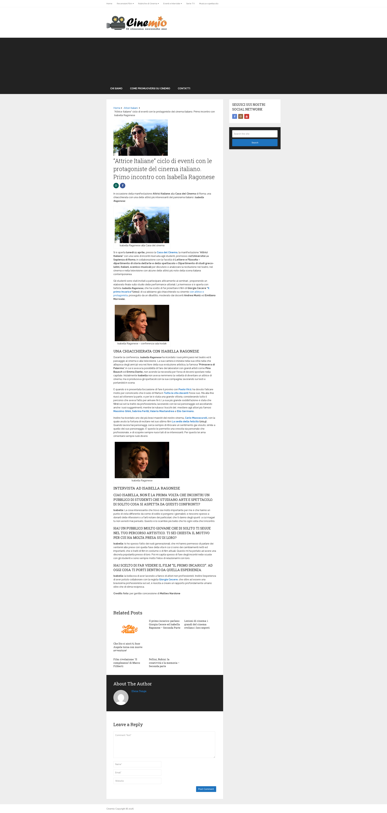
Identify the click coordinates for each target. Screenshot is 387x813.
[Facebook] (234, 116)
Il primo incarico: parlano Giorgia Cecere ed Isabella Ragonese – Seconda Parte (164, 624)
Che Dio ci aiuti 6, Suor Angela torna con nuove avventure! (127, 647)
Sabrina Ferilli (140, 411)
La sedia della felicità (185, 421)
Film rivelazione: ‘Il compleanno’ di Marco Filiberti (126, 663)
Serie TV (190, 3)
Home (109, 3)
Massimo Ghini (122, 411)
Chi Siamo (116, 88)
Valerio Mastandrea (162, 411)
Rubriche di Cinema (147, 3)
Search (255, 142)
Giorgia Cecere (168, 579)
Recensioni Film (124, 3)
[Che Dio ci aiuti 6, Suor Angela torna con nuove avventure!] (129, 629)
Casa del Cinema (167, 252)
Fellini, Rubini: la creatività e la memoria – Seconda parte (164, 663)
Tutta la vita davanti (176, 393)
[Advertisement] (193, 60)
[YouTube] (246, 116)
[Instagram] (240, 116)
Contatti (184, 88)
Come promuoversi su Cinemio (150, 88)
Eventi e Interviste (171, 3)
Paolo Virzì (185, 389)
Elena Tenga (139, 691)
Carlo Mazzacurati (196, 417)
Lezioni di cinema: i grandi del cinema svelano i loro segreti (197, 624)
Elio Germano (185, 411)
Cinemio (110, 809)
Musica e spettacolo (208, 3)
